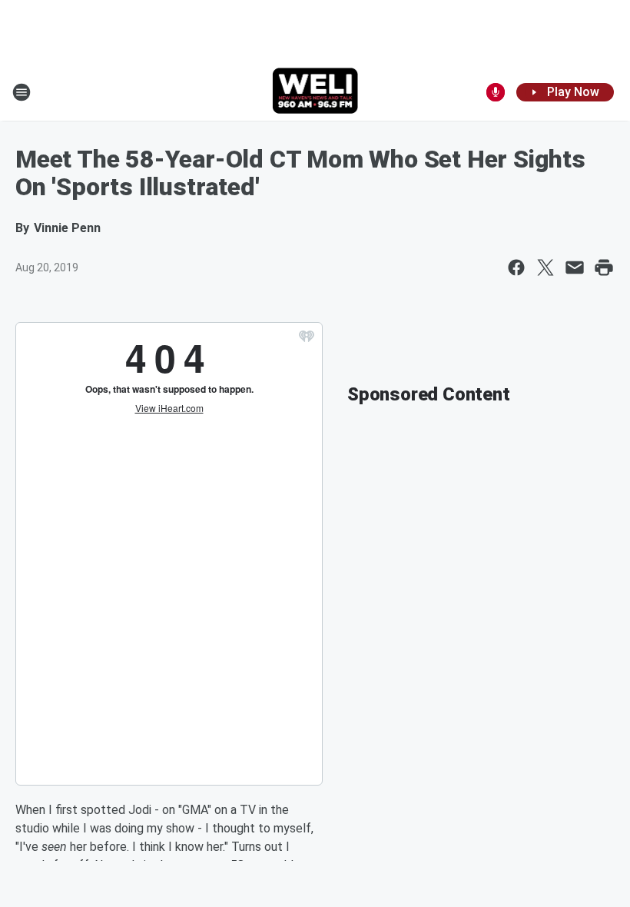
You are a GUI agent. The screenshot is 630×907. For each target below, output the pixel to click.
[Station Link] (315, 92)
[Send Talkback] (495, 92)
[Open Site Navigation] (21, 92)
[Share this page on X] (545, 267)
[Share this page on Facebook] (516, 267)
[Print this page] (604, 267)
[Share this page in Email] (574, 267)
